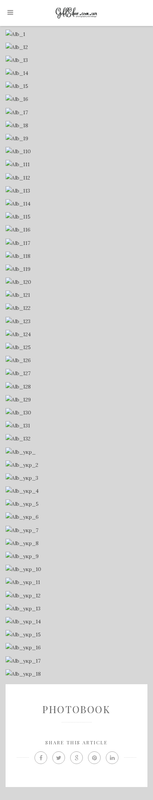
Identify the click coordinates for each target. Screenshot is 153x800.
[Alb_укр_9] (76, 556)
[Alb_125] (76, 347)
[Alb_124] (76, 334)
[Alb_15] (76, 86)
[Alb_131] (76, 425)
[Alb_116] (76, 230)
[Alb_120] (76, 282)
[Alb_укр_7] (76, 530)
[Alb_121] (76, 295)
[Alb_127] (76, 373)
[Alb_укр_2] (76, 465)
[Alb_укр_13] (76, 608)
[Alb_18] (76, 125)
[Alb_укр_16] (76, 647)
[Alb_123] (76, 321)
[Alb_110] (76, 151)
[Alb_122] (76, 308)
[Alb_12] (76, 47)
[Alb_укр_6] (76, 517)
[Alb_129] (76, 399)
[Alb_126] (76, 360)
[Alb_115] (76, 217)
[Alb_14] (76, 73)
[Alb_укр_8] (76, 543)
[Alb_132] (76, 438)
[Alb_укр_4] (76, 491)
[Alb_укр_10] (76, 569)
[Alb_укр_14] (76, 621)
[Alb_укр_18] (76, 674)
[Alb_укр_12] (76, 595)
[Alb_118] (76, 256)
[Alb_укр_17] (76, 661)
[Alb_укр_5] (76, 504)
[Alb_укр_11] (76, 582)
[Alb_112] (76, 178)
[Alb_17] (76, 112)
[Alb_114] (76, 204)
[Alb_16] (76, 99)
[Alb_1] (76, 34)
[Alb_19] (76, 138)
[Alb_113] (76, 191)
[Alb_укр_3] (76, 478)
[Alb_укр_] (76, 452)
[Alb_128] (76, 386)
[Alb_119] (76, 269)
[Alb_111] (76, 164)
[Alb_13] (76, 60)
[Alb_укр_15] (76, 634)
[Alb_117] (76, 243)
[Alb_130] (76, 412)
